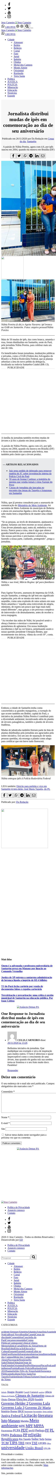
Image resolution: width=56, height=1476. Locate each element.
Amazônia (41, 1331)
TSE (34, 1443)
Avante (19, 1391)
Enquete (13, 1351)
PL (52, 1430)
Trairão (12, 1376)
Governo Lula (39, 1403)
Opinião (10, 1365)
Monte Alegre (20, 67)
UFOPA (42, 1443)
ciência (48, 1391)
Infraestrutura (24, 1354)
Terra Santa (19, 76)
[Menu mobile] (32, 27)
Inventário (37, 1411)
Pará (25, 1365)
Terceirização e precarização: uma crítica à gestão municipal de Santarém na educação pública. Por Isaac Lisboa (27, 998)
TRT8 (28, 1443)
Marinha (25, 1421)
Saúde (38, 1371)
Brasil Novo (14, 1334)
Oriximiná (19, 70)
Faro (16, 53)
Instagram (28, 1411)
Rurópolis (18, 73)
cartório (41, 1392)
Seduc (35, 1439)
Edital (11, 1348)
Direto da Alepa (29, 1345)
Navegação (13, 1360)
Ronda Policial (25, 1368)
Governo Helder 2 (14, 1403)
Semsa (48, 1439)
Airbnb (3, 1392)
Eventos (28, 1351)
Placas (44, 1365)
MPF (29, 1426)
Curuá (17, 50)
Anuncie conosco (16, 1210)
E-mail (5, 1123)
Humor (14, 1354)
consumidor (21, 1340)
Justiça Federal (11, 1415)
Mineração (12, 87)
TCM (5, 1443)
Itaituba (17, 59)
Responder (12, 1070)
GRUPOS (10, 27)
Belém (17, 45)
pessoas (37, 1365)
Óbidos (17, 62)
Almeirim (23, 1331)
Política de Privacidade (18, 1207)
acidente (5, 1331)
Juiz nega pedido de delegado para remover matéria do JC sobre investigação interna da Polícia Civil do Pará (30, 473)
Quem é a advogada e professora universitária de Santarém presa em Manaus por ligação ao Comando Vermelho (27, 968)
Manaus (14, 1421)
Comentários (17, 1337)
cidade (7, 1337)
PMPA (5, 1435)
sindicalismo (15, 1374)
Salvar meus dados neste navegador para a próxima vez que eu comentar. (23, 1136)
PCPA (16, 1430)
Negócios (12, 93)
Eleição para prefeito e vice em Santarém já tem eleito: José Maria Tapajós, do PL (25, 787)
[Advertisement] (28, 403)
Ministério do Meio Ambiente (32, 505)
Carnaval (34, 1392)
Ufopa (42, 1376)
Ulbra (49, 1443)
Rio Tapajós (25, 1439)
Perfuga (39, 1430)
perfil (32, 1430)
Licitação (29, 1415)
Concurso (10, 1340)
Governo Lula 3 (12, 1407)
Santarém (31, 141)
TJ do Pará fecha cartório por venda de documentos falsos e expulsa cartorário (22, 987)
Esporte (11, 95)
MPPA (39, 1425)
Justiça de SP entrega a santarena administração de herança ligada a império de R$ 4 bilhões (26, 979)
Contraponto (15, 1343)
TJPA (13, 1443)
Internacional (37, 1354)
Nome (5, 1117)
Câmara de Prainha (8, 1396)
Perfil (30, 1365)
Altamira (32, 1331)
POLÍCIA (12, 84)
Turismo (35, 1376)
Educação (12, 90)
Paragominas (6, 1430)
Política (11, 79)
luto (4, 1420)
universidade (13, 1447)
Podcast (50, 1365)
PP (25, 1435)
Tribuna (27, 1376)
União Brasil (34, 1448)
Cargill (27, 1392)
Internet (47, 1354)
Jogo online (48, 1411)
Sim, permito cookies (11, 1473)
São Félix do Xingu (25, 1371)
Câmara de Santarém (29, 1395)
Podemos (16, 1435)
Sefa (41, 1439)
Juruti (16, 56)
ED (21, 1240)
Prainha (14, 1368)
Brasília (24, 1334)
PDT (24, 1430)
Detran (12, 1399)
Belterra (17, 48)
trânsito (19, 1376)
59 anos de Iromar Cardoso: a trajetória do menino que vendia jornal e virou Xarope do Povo (30, 482)
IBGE (21, 1411)
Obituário (18, 1362)
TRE (21, 1443)
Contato (11, 1213)
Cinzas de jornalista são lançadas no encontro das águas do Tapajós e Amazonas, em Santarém (30, 490)
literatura (45, 1415)
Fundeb (39, 1399)
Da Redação (22, 802)
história (5, 1411)
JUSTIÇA (12, 81)
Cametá (31, 1334)
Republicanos (9, 1439)
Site (3, 1129)
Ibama (13, 1411)
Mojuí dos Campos (23, 65)
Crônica (26, 1343)
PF (47, 1430)
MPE (22, 1426)
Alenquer (18, 42)
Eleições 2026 (25, 1399)
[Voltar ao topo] (2, 1451)
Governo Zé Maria (38, 1408)
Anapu (10, 1391)
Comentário (8, 1091)
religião (34, 1434)
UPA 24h (47, 1448)
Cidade (10, 39)
